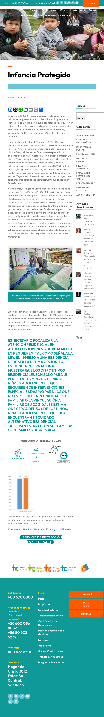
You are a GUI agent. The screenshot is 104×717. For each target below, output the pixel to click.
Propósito (44, 604)
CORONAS (86, 614)
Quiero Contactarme (50, 651)
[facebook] (14, 529)
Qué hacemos (48, 10)
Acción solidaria (85, 195)
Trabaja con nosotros (50, 656)
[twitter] (27, 529)
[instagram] (52, 529)
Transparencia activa (31, 15)
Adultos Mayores (86, 135)
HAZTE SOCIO (85, 604)
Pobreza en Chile (85, 183)
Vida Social (44, 645)
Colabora (63, 15)
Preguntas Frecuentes (51, 662)
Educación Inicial (86, 154)
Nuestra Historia (48, 609)
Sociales (93, 10)
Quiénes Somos (29, 10)
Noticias (83, 10)
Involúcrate (50, 15)
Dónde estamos (68, 10)
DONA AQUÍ (86, 594)
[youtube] (39, 529)
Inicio (41, 598)
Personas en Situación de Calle (83, 176)
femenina (30, 199)
